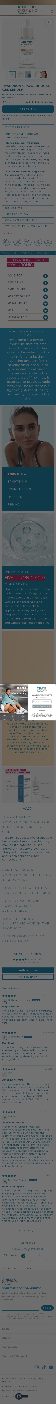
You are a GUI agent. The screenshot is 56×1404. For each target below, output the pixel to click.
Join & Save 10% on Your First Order (42, 706)
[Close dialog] (54, 685)
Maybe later (42, 710)
